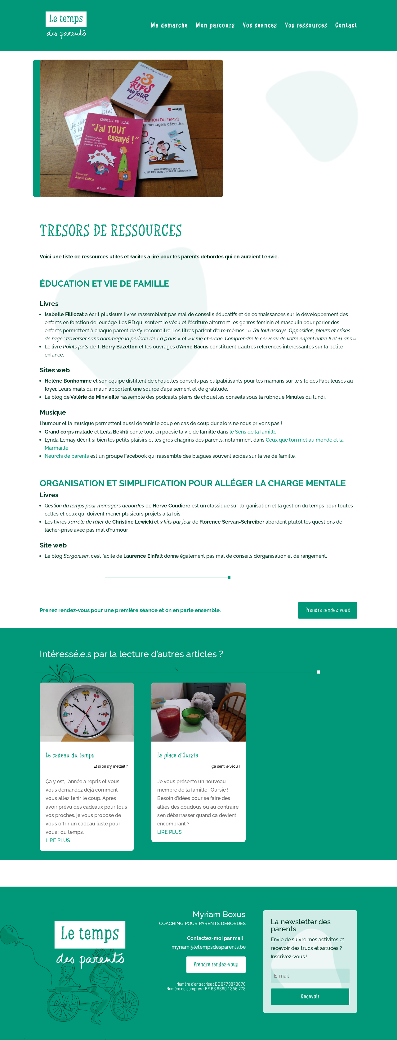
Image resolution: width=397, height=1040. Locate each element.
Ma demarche (169, 26)
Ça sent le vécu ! (226, 766)
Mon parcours (215, 26)
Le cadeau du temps (70, 755)
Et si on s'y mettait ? (111, 766)
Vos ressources (306, 26)
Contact (346, 26)
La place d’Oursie (177, 755)
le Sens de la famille (252, 432)
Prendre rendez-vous (327, 610)
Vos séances (260, 26)
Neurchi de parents (67, 456)
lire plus (58, 840)
